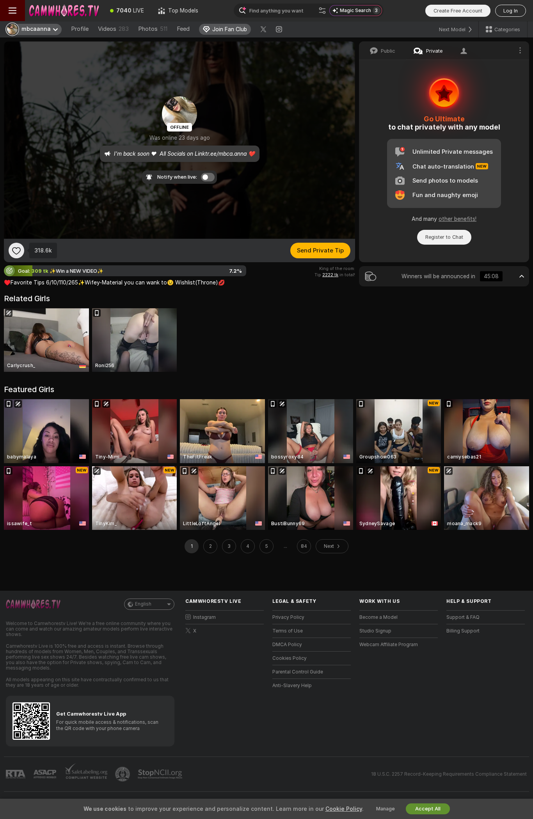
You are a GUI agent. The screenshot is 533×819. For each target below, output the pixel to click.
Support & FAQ (463, 617)
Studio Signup (375, 631)
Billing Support (463, 631)
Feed (183, 28)
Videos (113, 28)
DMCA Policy (287, 644)
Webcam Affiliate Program (388, 644)
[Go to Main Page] (64, 10)
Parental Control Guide (297, 672)
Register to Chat (444, 237)
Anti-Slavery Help (292, 685)
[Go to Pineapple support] (123, 774)
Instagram (204, 617)
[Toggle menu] (12, 10)
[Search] (322, 10)
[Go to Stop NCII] (161, 774)
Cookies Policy (289, 658)
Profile (80, 28)
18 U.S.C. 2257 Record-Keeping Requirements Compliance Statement (449, 774)
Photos (152, 28)
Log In (510, 11)
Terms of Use (287, 631)
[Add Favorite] (16, 250)
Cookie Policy (343, 809)
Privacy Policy (288, 617)
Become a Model (378, 617)
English (143, 604)
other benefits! (457, 219)
